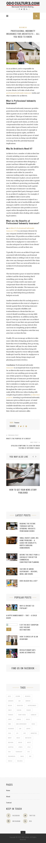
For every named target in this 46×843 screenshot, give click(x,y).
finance (16, 422)
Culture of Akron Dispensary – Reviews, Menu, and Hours (29, 571)
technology (19, 752)
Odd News (10, 742)
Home (8, 790)
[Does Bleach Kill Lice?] (11, 581)
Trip (30, 756)
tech (9, 752)
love (24, 733)
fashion (19, 710)
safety (29, 742)
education (20, 705)
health (28, 719)
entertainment (32, 705)
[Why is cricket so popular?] (11, 605)
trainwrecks (11, 756)
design (10, 705)
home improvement (21, 724)
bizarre (18, 696)
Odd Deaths (28, 738)
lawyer (28, 728)
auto (9, 696)
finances (10, 715)
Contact (9, 802)
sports (20, 747)
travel (22, 756)
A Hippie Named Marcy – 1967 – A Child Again (21, 616)
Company (27, 701)
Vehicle (10, 761)
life (17, 733)
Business (23, 27)
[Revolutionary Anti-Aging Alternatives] (11, 650)
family (10, 710)
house (33, 724)
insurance (10, 368)
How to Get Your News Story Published (23, 491)
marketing (34, 733)
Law (20, 728)
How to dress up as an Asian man (29, 637)
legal (9, 733)
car (19, 701)
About (8, 796)
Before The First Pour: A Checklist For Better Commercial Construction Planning (29, 558)
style (28, 747)
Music (18, 738)
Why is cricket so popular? (27, 606)
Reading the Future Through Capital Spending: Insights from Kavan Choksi (27, 527)
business (27, 696)
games (10, 719)
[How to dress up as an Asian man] (11, 636)
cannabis (10, 701)
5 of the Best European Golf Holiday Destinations (29, 627)
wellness (20, 761)
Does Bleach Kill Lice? (29, 581)
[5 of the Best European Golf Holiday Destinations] (11, 624)
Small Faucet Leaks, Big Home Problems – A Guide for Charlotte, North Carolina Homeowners (29, 543)
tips (28, 752)
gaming (19, 719)
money (10, 738)
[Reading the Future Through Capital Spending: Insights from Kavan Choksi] (11, 523)
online (20, 742)
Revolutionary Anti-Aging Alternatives (28, 651)
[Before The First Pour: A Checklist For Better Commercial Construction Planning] (11, 554)
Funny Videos (22, 715)
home (9, 724)
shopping (11, 747)
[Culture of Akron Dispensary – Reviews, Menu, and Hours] (11, 569)
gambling (33, 715)
